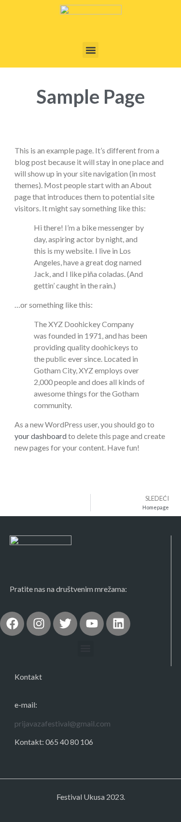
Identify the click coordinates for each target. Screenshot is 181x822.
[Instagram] (39, 624)
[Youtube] (92, 624)
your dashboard (40, 435)
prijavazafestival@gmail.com (62, 723)
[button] (90, 50)
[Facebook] (12, 624)
